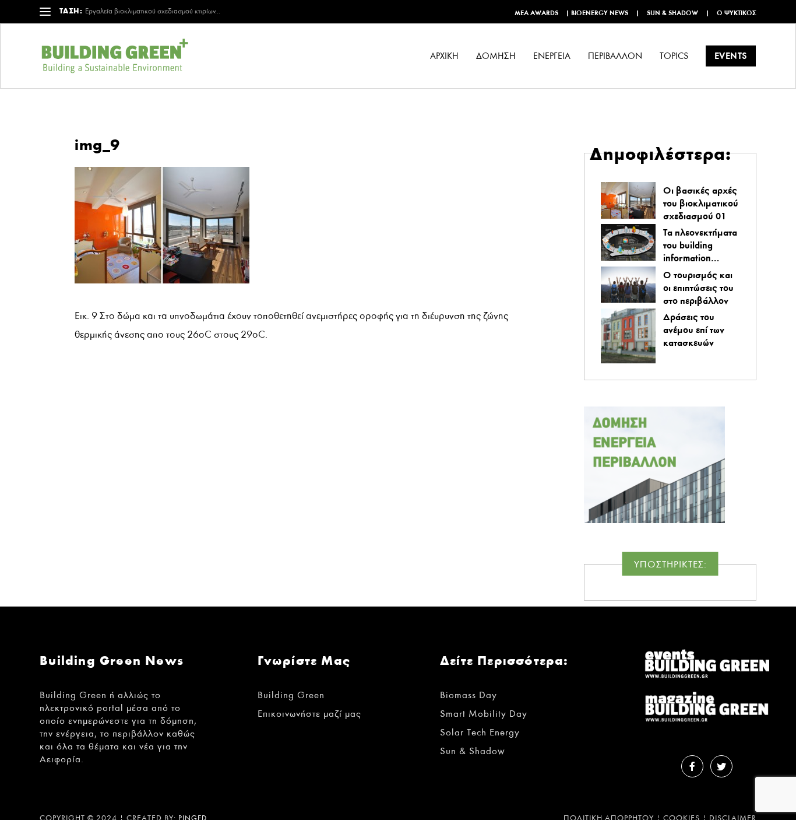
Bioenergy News (599, 13)
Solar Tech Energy (480, 732)
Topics (674, 56)
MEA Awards (536, 13)
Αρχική (444, 56)
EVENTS (730, 55)
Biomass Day (468, 694)
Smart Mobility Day (483, 713)
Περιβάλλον (615, 56)
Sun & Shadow (672, 13)
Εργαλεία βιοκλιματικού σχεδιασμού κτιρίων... (152, 11)
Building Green (291, 694)
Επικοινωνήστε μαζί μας (309, 713)
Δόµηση (496, 56)
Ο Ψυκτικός (736, 13)
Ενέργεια (551, 56)
